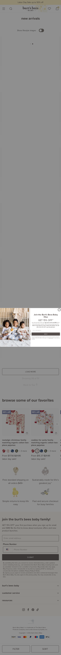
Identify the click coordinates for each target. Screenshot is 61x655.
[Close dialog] (59, 310)
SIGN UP (46, 334)
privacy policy (51, 338)
